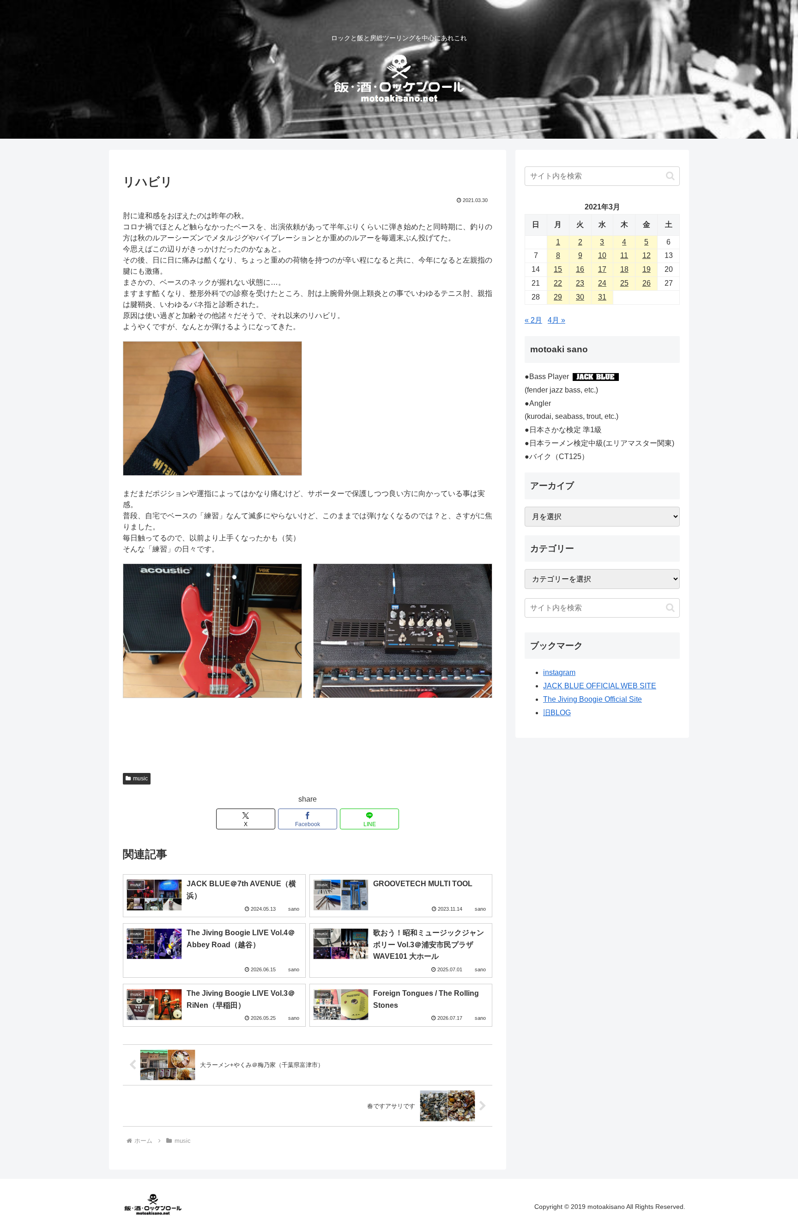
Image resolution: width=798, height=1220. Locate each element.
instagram (559, 672)
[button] (670, 176)
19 (646, 269)
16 (580, 269)
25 (624, 283)
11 (624, 255)
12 (646, 255)
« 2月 (533, 320)
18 (624, 269)
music (140, 778)
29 (558, 297)
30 (580, 297)
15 (558, 269)
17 (602, 269)
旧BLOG (557, 713)
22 (558, 283)
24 (602, 283)
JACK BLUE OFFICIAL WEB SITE (599, 686)
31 (602, 297)
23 (580, 283)
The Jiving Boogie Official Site (592, 699)
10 (602, 255)
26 (646, 283)
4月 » (556, 320)
